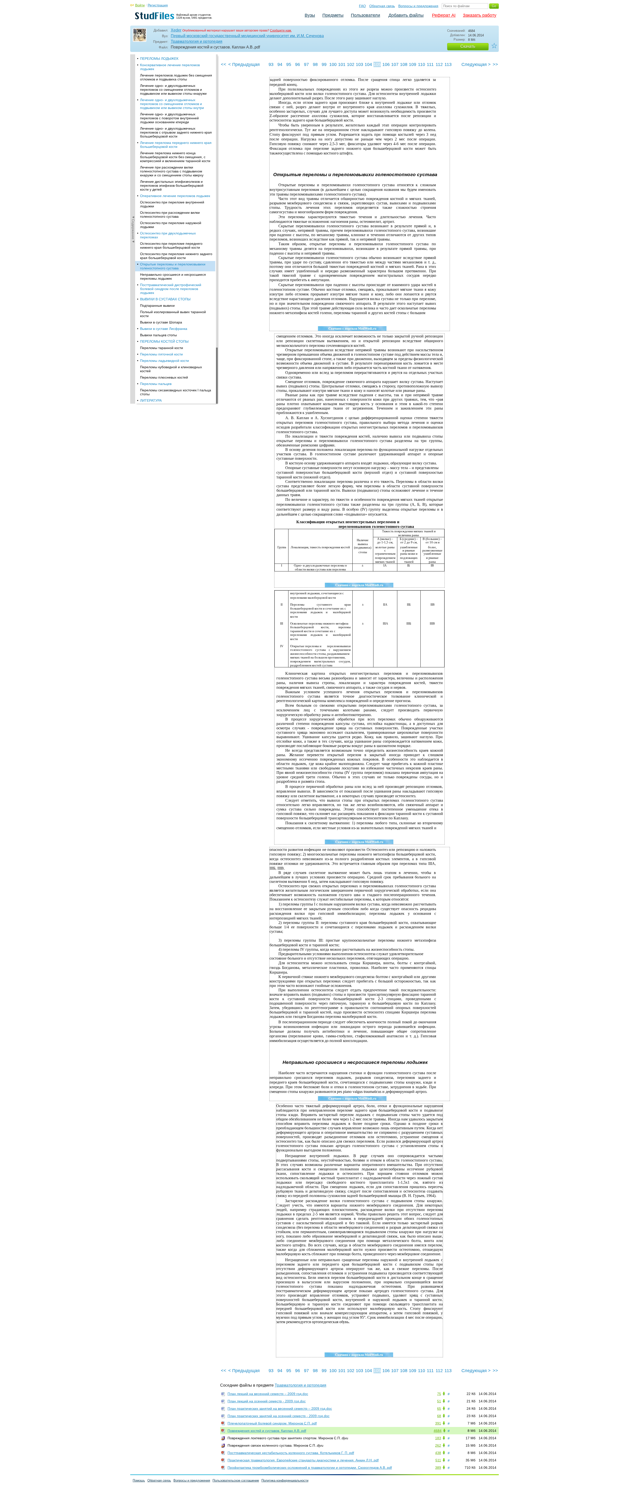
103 (359, 64)
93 (271, 64)
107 (395, 64)
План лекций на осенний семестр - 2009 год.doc (267, 1401)
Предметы (332, 15)
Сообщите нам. (281, 30)
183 (438, 1438)
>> (495, 64)
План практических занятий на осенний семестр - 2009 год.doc (278, 1416)
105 (377, 64)
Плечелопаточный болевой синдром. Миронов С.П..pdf (272, 1423)
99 (324, 64)
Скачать (467, 46)
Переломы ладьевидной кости (164, 361)
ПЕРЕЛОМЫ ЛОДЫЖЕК (159, 59)
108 (403, 64)
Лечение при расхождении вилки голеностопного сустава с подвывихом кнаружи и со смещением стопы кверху (171, 171)
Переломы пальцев (156, 384)
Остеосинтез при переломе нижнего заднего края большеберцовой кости (176, 256)
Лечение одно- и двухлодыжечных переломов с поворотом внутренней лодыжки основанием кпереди (169, 118)
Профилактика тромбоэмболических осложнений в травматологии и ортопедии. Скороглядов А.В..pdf (310, 1468)
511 (438, 1460)
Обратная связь (382, 6)
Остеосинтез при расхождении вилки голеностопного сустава (170, 214)
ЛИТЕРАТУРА (151, 400)
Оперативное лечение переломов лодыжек (175, 196)
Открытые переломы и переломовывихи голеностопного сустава (172, 266)
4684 (438, 1431)
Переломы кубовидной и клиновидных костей (171, 369)
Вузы (310, 15)
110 (421, 64)
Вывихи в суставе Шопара (161, 322)
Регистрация (158, 5)
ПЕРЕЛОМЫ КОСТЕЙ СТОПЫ (164, 341)
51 (439, 1401)
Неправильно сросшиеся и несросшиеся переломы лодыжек (173, 276)
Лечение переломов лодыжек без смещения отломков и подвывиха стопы (176, 77)
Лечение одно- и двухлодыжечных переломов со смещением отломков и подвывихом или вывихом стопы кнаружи (173, 89)
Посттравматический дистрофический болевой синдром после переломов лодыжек (170, 289)
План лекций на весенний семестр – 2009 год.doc (268, 1394)
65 (439, 1408)
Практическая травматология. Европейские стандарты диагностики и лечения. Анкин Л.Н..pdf (303, 1460)
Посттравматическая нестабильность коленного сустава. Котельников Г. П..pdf (291, 1453)
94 (279, 64)
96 (297, 64)
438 (438, 1453)
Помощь (139, 1480)
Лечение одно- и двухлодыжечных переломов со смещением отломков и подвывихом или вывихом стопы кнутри (172, 104)
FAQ (362, 6)
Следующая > (476, 64)
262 (438, 1445)
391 (438, 1423)
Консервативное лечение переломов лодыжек (170, 67)
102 (350, 64)
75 (439, 1394)
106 (386, 64)
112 (439, 64)
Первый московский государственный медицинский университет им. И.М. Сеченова (247, 36)
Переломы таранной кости (161, 348)
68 (439, 1416)
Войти (140, 5)
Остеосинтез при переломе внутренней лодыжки (172, 204)
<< (223, 64)
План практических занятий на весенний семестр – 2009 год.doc (280, 1408)
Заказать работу (479, 15)
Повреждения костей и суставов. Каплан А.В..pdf (267, 1431)
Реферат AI (444, 15)
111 (430, 64)
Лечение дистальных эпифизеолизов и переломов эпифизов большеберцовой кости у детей (171, 185)
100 (333, 64)
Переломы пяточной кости (161, 354)
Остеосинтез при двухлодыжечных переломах (168, 235)
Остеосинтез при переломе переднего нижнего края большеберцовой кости (171, 245)
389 (438, 1468)
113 (448, 64)
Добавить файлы (406, 15)
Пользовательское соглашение (236, 1480)
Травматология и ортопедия (196, 41)
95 (288, 64)
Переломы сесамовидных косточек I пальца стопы (175, 392)
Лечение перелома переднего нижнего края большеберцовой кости (176, 145)
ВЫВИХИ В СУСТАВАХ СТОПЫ (165, 299)
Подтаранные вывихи (157, 305)
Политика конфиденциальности (284, 1480)
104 (368, 64)
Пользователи (365, 15)
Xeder (176, 30)
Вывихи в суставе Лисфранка (163, 329)
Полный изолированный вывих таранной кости (173, 314)
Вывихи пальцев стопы (158, 335)
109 (412, 64)
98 (315, 64)
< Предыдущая (244, 64)
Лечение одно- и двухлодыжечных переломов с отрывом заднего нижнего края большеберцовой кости (176, 132)
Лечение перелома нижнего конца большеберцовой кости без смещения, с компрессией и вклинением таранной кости (175, 157)
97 (306, 64)
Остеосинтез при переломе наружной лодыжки (170, 225)
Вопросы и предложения (418, 6)
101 (341, 64)
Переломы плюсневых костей (164, 377)
